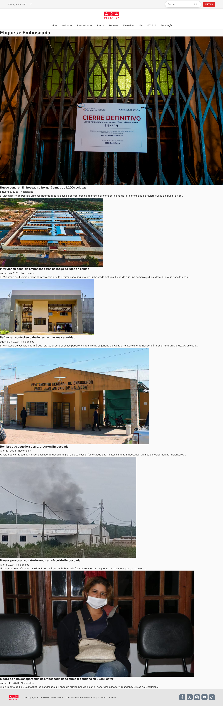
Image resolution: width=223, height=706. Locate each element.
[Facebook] (182, 697)
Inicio (54, 25)
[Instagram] (197, 697)
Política (100, 25)
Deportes (113, 25)
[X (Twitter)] (189, 697)
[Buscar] (195, 4)
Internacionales (84, 25)
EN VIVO (209, 4)
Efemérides (129, 25)
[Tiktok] (212, 697)
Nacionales (66, 25)
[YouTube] (204, 697)
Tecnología (166, 25)
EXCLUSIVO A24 (147, 25)
